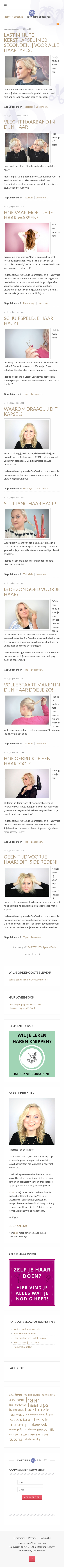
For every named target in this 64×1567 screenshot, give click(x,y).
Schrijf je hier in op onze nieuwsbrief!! (28, 979)
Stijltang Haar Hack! (30, 503)
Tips (25, 393)
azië (11, 1394)
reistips (13, 1434)
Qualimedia (39, 1550)
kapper (50, 1414)
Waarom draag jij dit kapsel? (31, 411)
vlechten (30, 1439)
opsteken (30, 1429)
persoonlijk (45, 1429)
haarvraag (16, 1414)
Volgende (45, 947)
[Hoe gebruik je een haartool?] (27, 783)
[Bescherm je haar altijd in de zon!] (27, 614)
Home (7, 16)
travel (45, 1434)
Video (12, 1192)
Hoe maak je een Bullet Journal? (30, 1337)
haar (33, 1399)
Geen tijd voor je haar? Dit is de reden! (31, 859)
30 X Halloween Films (25, 1333)
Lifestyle (18, 16)
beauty (21, 1394)
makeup (18, 1424)
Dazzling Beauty (46, 1546)
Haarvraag (29, 303)
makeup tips (16, 1429)
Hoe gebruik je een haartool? (27, 761)
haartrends (16, 1409)
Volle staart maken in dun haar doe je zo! (32, 687)
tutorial (16, 1439)
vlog (38, 1439)
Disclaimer (19, 1537)
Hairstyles (28, 488)
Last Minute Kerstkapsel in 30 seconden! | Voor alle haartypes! (31, 42)
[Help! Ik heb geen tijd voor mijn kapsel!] (27, 881)
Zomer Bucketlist (23, 1346)
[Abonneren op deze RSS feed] (57, 24)
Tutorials (28, 106)
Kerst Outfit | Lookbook (27, 1342)
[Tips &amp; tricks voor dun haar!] (27, 709)
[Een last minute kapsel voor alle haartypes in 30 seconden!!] (27, 70)
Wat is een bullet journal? (27, 1328)
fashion (20, 1399)
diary (12, 1399)
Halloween (32, 1414)
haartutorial (38, 1409)
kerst (26, 1419)
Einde (53, 947)
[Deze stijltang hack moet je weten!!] (27, 523)
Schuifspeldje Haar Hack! (28, 320)
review (35, 1434)
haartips (38, 1404)
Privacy (32, 1537)
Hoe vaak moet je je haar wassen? (28, 215)
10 (38, 947)
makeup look (38, 1424)
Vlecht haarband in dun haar (29, 124)
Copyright (45, 1537)
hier (16, 1232)
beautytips (34, 1394)
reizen (24, 1434)
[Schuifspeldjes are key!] (27, 343)
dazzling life (48, 1394)
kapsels (15, 1419)
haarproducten (17, 1404)
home (42, 1414)
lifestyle (39, 1419)
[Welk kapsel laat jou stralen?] (27, 433)
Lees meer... (42, 106)
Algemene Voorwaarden (33, 1543)
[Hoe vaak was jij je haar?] (27, 237)
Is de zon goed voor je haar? (32, 591)
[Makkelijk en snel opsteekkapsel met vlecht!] (27, 146)
